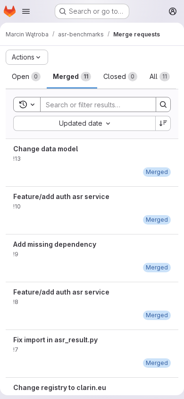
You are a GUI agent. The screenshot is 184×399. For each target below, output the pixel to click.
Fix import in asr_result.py (55, 340)
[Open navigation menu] (25, 11)
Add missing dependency (54, 244)
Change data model (45, 149)
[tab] (26, 76)
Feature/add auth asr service (61, 196)
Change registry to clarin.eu (59, 387)
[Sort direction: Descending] (163, 123)
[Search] (163, 104)
